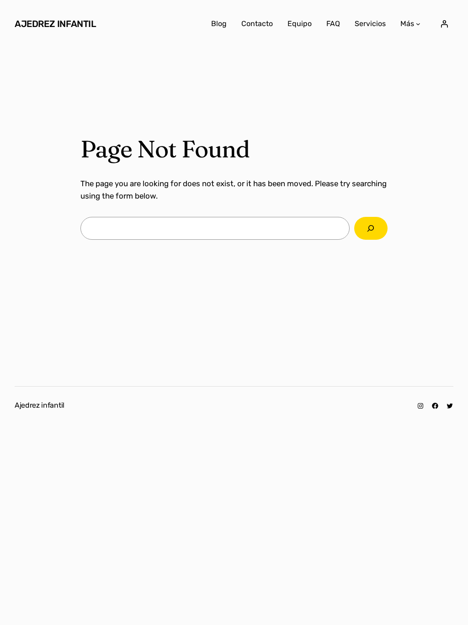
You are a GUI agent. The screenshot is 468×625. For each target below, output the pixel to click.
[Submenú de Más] (418, 24)
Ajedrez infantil (55, 23)
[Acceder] (444, 24)
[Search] (371, 228)
